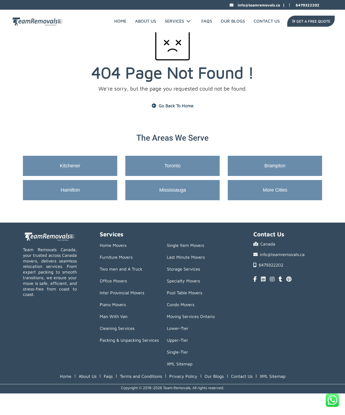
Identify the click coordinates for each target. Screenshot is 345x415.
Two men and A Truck (121, 269)
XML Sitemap (179, 363)
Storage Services (183, 269)
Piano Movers (113, 304)
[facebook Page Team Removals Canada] (255, 279)
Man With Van (113, 316)
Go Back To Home (176, 105)
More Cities (275, 190)
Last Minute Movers (186, 257)
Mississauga (172, 190)
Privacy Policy (183, 376)
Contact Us (267, 21)
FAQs (206, 21)
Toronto (172, 165)
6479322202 (307, 5)
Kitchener (70, 165)
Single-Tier (177, 352)
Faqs (108, 376)
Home (120, 21)
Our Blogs (233, 21)
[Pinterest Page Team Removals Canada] (288, 279)
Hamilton (70, 190)
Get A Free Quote (312, 21)
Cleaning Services (117, 328)
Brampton (274, 165)
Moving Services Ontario (191, 316)
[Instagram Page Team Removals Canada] (272, 279)
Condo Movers (180, 304)
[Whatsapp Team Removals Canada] (332, 400)
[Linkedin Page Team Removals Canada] (263, 279)
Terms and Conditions (141, 376)
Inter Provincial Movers (122, 292)
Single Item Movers (185, 245)
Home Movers (113, 245)
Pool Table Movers (184, 292)
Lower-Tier (177, 328)
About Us (145, 21)
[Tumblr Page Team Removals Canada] (280, 279)
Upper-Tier (177, 340)
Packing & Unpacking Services (129, 340)
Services (174, 21)
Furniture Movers (116, 257)
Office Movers (113, 280)
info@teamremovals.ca (259, 5)
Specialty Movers (183, 280)
